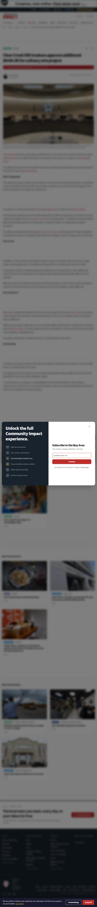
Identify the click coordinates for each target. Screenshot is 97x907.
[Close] (89, 426)
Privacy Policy (85, 467)
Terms (77, 467)
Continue (72, 462)
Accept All (88, 902)
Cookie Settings (73, 902)
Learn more (20, 904)
